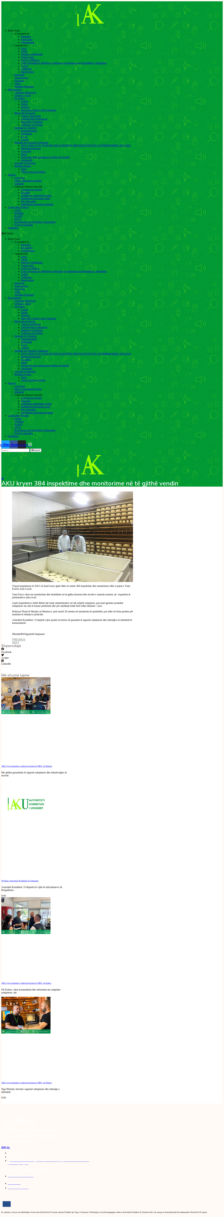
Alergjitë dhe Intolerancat (34, 119)
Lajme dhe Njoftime (18, 207)
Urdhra (24, 66)
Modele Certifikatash (32, 54)
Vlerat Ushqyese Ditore (33, 172)
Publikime (13, 227)
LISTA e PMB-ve (30, 60)
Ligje (23, 48)
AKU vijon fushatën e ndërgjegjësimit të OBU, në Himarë (26, 766)
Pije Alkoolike (28, 201)
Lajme (17, 210)
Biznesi (12, 174)
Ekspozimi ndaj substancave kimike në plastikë (45, 157)
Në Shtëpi (19, 98)
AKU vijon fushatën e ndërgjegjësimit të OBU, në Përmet (26, 1082)
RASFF (18, 216)
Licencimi (19, 177)
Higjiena (25, 107)
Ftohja (24, 104)
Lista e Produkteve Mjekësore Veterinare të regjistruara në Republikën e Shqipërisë (64, 63)
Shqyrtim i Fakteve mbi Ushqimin (38, 110)
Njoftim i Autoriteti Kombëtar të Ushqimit (19, 881)
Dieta (24, 169)
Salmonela (26, 133)
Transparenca (21, 77)
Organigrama (28, 42)
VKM (24, 51)
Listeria (25, 139)
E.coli (24, 136)
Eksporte (25, 192)
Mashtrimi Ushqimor (31, 122)
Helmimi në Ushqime (25, 127)
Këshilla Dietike (22, 166)
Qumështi (26, 151)
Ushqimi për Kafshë (31, 189)
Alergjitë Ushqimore (25, 163)
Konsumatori (14, 89)
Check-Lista (27, 57)
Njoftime (19, 213)
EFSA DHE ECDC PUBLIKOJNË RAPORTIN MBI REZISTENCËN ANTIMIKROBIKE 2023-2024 (76, 145)
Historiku (26, 36)
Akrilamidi (26, 160)
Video (17, 83)
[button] (112, 233)
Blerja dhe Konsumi (24, 113)
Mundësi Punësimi (24, 86)
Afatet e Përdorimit (31, 116)
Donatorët (19, 80)
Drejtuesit (19, 74)
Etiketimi (19, 183)
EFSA (17, 219)
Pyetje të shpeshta (23, 225)
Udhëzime (26, 69)
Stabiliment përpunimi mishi (35, 198)
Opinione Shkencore (25, 92)
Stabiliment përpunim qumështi (37, 204)
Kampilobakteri (29, 130)
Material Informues (31, 148)
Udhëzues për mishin (32, 124)
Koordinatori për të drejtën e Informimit (34, 222)
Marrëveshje (27, 71)
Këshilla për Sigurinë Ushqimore (31, 142)
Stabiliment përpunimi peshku (36, 195)
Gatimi (24, 101)
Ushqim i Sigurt (22, 95)
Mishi (24, 154)
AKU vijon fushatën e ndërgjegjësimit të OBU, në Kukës (26, 983)
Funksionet (26, 39)
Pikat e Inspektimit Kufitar (28, 180)
